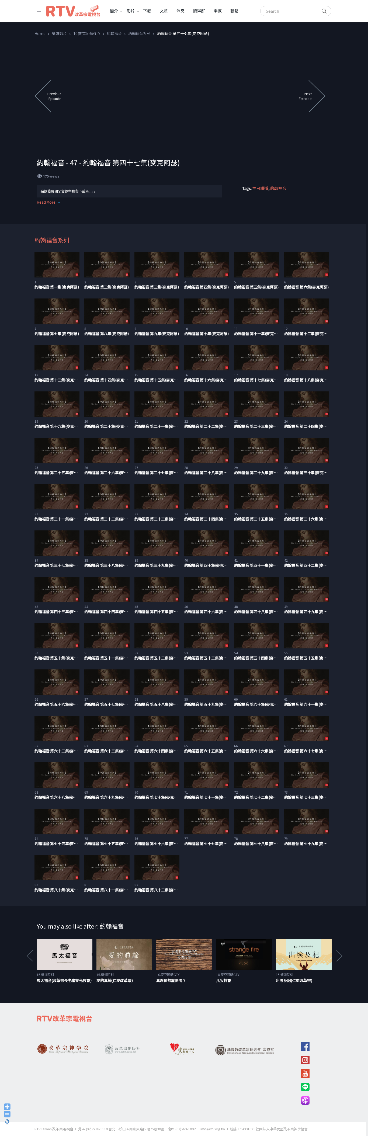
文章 (164, 10)
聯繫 (234, 10)
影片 (131, 10)
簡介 (114, 10)
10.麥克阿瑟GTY (86, 33)
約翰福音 (114, 33)
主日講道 (260, 188)
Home (39, 33)
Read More (46, 202)
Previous (29, 956)
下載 (147, 10)
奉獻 (218, 10)
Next (339, 956)
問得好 (199, 10)
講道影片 (59, 33)
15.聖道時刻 (45, 974)
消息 (180, 10)
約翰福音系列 (139, 33)
